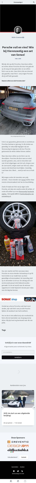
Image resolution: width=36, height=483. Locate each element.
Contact (23, 457)
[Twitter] (18, 481)
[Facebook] (11, 481)
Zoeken (22, 467)
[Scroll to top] (25, 481)
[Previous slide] (2, 408)
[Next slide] (34, 408)
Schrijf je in (18, 357)
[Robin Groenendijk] (18, 30)
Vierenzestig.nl (18, 2)
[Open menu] (2, 2)
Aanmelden (15, 467)
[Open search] (34, 2)
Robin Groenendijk (18, 37)
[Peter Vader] (5, 393)
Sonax (23, 180)
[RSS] (22, 471)
